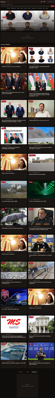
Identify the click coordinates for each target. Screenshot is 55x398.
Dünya (29, 8)
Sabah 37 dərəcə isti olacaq (35, 308)
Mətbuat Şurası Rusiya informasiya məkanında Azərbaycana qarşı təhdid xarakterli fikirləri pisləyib (13, 336)
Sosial (18, 8)
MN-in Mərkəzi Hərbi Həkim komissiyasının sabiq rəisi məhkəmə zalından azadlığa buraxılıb (40, 229)
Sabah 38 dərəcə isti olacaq (8, 254)
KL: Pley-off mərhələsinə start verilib (37, 201)
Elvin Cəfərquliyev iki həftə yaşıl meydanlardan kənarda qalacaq (39, 363)
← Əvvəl (20, 372)
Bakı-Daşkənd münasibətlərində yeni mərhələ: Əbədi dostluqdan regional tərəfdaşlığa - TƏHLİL (14, 121)
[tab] (22, 29)
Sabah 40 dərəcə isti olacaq (8, 173)
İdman (21, 8)
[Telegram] (53, 2)
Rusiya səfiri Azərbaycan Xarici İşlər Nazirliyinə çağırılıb (40, 336)
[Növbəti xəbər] (53, 21)
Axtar (53, 6)
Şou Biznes (39, 8)
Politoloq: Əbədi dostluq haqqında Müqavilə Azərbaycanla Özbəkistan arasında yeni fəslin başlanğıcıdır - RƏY (39, 94)
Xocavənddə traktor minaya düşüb (9, 201)
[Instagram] (48, 2)
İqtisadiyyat (13, 8)
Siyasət (8, 8)
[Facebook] (51, 2)
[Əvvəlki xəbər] (2, 21)
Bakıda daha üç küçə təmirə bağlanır (37, 174)
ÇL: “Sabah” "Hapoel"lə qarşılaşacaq (10, 309)
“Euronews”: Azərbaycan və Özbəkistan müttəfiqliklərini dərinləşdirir (11, 148)
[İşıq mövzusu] (8, 2)
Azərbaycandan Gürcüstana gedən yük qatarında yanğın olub (40, 282)
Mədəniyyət (34, 8)
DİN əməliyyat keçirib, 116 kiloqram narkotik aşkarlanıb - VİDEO (18, 22)
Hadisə (25, 8)
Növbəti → (34, 372)
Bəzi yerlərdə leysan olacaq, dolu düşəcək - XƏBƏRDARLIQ (11, 282)
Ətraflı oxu (6, 28)
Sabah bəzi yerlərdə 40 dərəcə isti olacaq (11, 66)
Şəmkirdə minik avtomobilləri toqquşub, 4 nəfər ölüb (13, 363)
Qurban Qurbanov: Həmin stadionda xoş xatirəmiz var (40, 256)
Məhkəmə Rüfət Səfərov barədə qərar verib (39, 120)
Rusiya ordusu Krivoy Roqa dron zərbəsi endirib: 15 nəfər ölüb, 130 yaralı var (40, 148)
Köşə (47, 8)
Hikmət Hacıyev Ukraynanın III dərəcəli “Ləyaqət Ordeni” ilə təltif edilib (13, 93)
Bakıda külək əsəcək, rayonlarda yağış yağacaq (12, 228)
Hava (44, 8)
